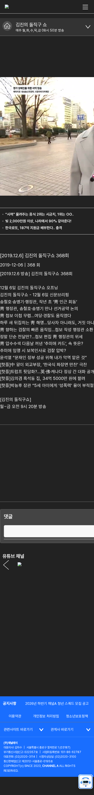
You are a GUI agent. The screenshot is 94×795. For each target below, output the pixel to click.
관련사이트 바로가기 (18, 729)
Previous (6, 565)
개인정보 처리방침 (46, 716)
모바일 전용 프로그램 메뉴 (88, 27)
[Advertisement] (47, 641)
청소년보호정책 (77, 716)
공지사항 (9, 703)
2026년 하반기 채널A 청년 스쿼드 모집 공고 (57, 703)
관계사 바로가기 (62, 729)
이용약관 (15, 716)
